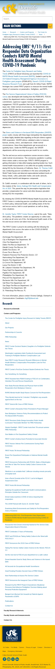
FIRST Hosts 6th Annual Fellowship (17, 485)
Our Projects (9, 328)
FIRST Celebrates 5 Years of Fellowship (19, 532)
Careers (21, 647)
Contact (39, 647)
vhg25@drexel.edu (31, 298)
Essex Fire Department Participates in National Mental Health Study (26, 456)
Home (4, 32)
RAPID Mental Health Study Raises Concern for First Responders (27, 393)
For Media (14, 647)
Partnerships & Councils (13, 332)
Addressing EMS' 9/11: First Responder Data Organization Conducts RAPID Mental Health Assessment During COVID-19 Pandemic (26, 518)
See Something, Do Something (16, 374)
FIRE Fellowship (10, 337)
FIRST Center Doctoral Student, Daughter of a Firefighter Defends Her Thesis (28, 347)
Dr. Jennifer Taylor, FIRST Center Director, (18, 214)
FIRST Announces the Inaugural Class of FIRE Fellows (24, 580)
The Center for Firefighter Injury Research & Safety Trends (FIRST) (28, 318)
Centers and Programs (27, 32)
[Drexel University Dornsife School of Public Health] (24, 15)
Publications (9, 601)
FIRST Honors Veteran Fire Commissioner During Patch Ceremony (24, 445)
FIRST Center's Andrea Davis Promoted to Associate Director (26, 439)
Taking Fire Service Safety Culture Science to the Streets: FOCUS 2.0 (27, 549)
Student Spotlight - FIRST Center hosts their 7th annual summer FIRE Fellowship (27, 429)
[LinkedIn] (17, 660)
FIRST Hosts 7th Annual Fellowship (17, 450)
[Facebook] (4, 660)
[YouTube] (13, 660)
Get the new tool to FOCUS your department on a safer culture (26, 555)
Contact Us (9, 606)
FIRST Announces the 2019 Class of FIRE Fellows (22, 543)
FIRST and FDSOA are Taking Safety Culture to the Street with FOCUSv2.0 (26, 537)
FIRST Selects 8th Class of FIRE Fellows (19, 404)
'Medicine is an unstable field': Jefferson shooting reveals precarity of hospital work (28, 473)
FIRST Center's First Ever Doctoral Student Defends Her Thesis (27, 369)
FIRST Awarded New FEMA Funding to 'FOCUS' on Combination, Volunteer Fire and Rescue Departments (27, 380)
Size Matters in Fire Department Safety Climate (21, 434)
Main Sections (12, 26)
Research (13, 32)
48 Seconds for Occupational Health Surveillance (22, 566)
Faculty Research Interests (14, 610)
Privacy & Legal (31, 647)
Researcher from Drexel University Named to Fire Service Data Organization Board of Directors (27, 526)
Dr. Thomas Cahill (45, 168)
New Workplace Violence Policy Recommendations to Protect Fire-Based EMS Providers (26, 415)
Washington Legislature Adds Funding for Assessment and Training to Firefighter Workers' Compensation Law (25, 354)
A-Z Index (6, 647)
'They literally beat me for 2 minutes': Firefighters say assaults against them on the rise (26, 398)
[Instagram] (9, 660)
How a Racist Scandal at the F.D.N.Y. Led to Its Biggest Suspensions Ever (24, 479)
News (40, 34)
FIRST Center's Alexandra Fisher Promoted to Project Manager (26, 409)
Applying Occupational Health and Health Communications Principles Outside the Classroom (25, 491)
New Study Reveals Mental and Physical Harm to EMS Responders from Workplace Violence (24, 387)
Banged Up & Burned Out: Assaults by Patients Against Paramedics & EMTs (24, 595)
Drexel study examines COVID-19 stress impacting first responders (24, 498)
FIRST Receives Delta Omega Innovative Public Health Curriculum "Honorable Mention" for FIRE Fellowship (24, 422)
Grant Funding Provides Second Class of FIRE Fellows (24, 571)
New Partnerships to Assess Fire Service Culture (22, 576)
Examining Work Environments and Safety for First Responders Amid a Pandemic (27, 510)
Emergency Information (15, 651)
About (7, 323)
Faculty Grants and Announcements (17, 615)
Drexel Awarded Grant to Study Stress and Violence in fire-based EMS (27, 561)
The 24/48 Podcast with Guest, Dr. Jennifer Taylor (22, 504)
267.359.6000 (25, 667)
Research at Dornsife (11, 309)
